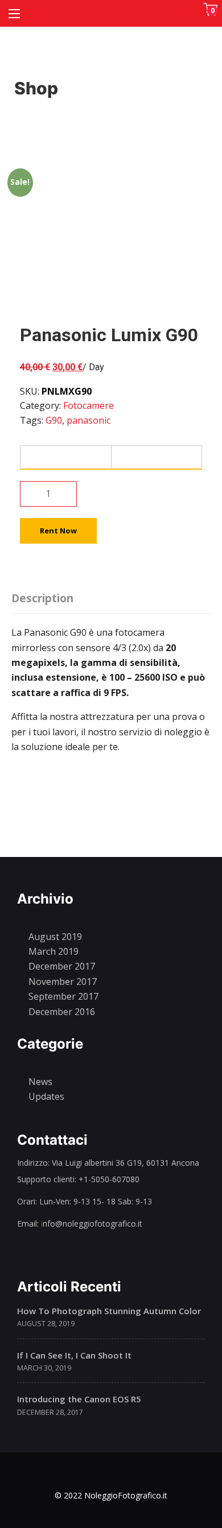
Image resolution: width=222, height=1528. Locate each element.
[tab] (45, 596)
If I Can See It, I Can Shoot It (74, 1355)
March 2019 (53, 951)
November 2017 (62, 981)
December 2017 (61, 966)
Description (42, 598)
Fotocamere (88, 405)
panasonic (88, 420)
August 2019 (55, 936)
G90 (54, 420)
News (40, 1081)
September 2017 (63, 996)
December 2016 (61, 1011)
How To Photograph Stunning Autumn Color (109, 1310)
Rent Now (58, 530)
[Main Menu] (14, 13)
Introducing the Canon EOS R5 (79, 1399)
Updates (46, 1096)
